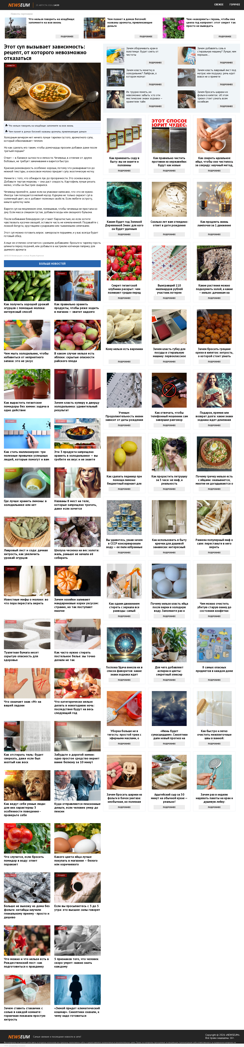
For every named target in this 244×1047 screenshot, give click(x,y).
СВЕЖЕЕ (218, 4)
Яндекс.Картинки (37, 255)
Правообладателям (17, 1045)
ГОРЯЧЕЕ (235, 4)
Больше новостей (52, 263)
